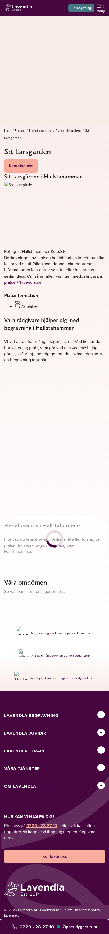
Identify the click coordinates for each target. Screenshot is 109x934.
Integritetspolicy (87, 910)
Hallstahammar (41, 130)
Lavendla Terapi (24, 751)
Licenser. (11, 915)
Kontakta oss (21, 166)
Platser (20, 130)
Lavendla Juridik (25, 733)
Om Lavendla (20, 786)
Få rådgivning (81, 8)
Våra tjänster (22, 768)
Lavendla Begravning (31, 715)
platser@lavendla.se (22, 282)
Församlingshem (69, 130)
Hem (8, 130)
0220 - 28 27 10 (37, 926)
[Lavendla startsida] (19, 8)
